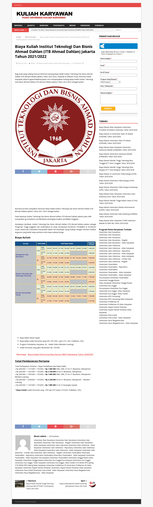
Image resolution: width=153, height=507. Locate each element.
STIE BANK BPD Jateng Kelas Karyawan (30, 465)
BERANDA (18, 25)
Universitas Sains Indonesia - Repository (57, 448)
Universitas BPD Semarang (109, 296)
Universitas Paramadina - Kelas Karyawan (69, 455)
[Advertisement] (55, 192)
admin (33, 63)
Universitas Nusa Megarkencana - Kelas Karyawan (34, 473)
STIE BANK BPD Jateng (84, 463)
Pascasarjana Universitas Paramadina (53, 458)
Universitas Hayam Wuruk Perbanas (37, 468)
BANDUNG (44, 25)
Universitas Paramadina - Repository (113, 267)
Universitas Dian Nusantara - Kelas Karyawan (116, 243)
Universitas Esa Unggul (52, 460)
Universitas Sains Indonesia (57, 445)
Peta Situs (18, 5)
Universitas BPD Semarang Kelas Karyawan (116, 299)
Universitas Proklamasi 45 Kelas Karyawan (115, 304)
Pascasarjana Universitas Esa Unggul (76, 460)
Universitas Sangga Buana (78, 458)
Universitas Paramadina (72, 453)
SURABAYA (99, 25)
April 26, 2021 (22, 63)
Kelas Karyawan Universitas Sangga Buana (115, 283)
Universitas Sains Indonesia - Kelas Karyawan (64, 450)
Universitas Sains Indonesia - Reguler (48, 453)
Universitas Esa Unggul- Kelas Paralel (60, 463)
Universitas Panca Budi (24, 470)
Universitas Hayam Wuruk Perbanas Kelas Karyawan (71, 468)
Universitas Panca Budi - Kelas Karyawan (49, 470)
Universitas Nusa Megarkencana (77, 470)
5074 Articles (54, 436)
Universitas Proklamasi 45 (56, 465)
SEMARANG (85, 25)
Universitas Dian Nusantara (44, 440)
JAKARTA (31, 25)
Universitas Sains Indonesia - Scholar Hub (115, 259)
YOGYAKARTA (58, 25)
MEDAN (72, 25)
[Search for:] (126, 30)
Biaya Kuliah (43, 63)
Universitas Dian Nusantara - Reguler (56, 442)
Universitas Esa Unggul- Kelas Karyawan (30, 463)
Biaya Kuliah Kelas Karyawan (59, 63)
